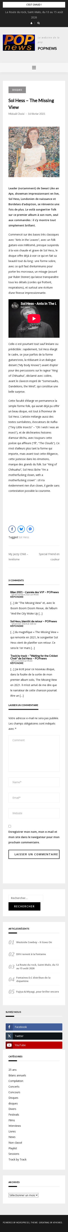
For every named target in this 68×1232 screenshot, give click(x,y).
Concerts (13, 1086)
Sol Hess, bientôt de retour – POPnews (33, 621)
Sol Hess (24, 537)
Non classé (15, 1142)
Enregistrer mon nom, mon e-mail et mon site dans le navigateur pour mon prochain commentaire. (34, 837)
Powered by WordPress (16, 1222)
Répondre (17, 597)
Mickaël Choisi (16, 113)
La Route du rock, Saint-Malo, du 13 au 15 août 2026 (37, 966)
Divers (12, 1109)
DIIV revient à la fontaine (31, 954)
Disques (17, 89)
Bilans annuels (17, 1075)
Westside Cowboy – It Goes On (34, 942)
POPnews (47, 48)
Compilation (15, 1081)
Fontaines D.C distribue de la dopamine (33, 979)
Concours (14, 1092)
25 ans (12, 1069)
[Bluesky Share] (21, 529)
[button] (31, 23)
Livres (12, 1131)
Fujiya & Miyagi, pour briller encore (37, 991)
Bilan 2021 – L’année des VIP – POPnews (34, 592)
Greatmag (44, 1222)
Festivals (13, 1114)
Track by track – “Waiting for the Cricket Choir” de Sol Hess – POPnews (34, 657)
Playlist (12, 1148)
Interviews (14, 1126)
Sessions (13, 1154)
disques (13, 1103)
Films (11, 1120)
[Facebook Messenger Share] (30, 529)
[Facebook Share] (12, 529)
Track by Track (17, 1159)
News (11, 1137)
